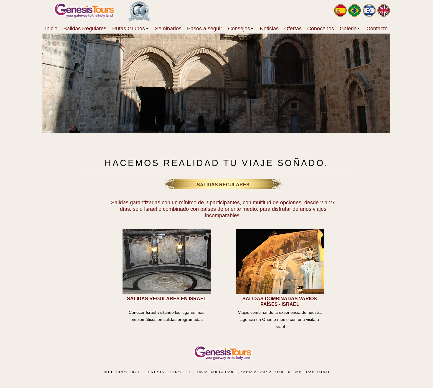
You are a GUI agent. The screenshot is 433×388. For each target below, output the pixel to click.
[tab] (167, 261)
